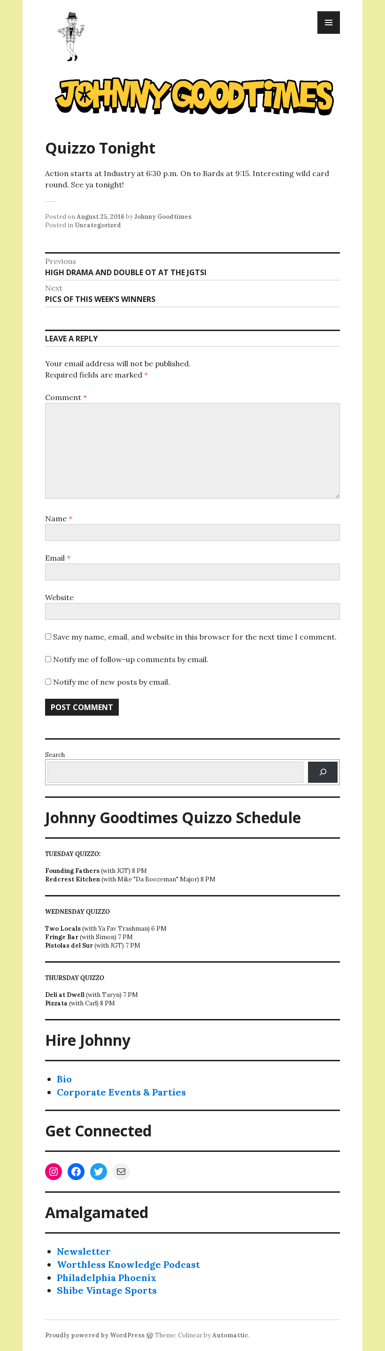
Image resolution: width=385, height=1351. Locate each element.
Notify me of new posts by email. (111, 682)
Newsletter (84, 1251)
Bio (64, 1079)
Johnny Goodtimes (163, 217)
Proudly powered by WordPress (95, 1335)
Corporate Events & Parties (121, 1092)
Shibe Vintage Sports (107, 1290)
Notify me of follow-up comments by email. (130, 659)
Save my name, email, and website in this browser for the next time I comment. (195, 636)
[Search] (323, 772)
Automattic (230, 1335)
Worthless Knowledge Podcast (128, 1264)
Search (55, 755)
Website (59, 597)
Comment (66, 397)
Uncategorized (98, 225)
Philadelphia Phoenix (106, 1277)
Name (58, 518)
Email (57, 558)
